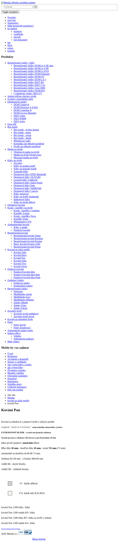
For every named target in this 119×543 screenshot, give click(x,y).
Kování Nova (20, 266)
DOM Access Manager (25, 113)
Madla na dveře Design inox (27, 154)
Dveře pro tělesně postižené (27, 146)
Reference (12, 356)
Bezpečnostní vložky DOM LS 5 (30, 79)
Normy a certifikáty (16, 362)
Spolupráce (12, 23)
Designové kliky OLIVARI (27, 177)
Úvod (10, 353)
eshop (10, 48)
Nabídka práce (14, 384)
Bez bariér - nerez (22, 132)
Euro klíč (11, 124)
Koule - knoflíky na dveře (20, 207)
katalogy (18, 31)
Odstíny (17, 336)
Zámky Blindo (21, 302)
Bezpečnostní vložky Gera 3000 (29, 88)
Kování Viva (20, 263)
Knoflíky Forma (21, 213)
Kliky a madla (20, 227)
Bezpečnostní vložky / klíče (20, 62)
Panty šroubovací (22, 327)
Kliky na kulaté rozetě (24, 166)
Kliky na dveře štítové (24, 202)
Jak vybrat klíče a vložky (19, 364)
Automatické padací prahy (20, 330)
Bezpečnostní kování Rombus (28, 238)
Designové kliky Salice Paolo (28, 182)
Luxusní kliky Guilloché (25, 180)
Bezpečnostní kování (17, 233)
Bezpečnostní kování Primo (27, 246)
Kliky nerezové (21, 194)
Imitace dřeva (14, 333)
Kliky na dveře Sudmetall (26, 196)
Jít (35, 7)
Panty (10, 322)
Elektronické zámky (17, 102)
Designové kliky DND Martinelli (30, 174)
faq (9, 42)
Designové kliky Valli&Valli (27, 188)
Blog (9, 45)
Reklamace (12, 381)
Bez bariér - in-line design (26, 129)
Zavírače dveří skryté (24, 316)
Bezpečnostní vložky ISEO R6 (29, 82)
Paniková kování (15, 269)
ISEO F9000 (20, 118)
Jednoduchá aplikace (24, 338)
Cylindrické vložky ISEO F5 (28, 93)
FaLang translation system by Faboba (10, 529)
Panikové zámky (22, 283)
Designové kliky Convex (26, 191)
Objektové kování (16, 205)
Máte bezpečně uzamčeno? (20, 25)
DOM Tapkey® (21, 104)
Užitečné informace (16, 387)
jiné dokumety (21, 39)
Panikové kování (22, 230)
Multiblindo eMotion (24, 299)
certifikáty (18, 34)
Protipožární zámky (23, 286)
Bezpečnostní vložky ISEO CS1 (29, 85)
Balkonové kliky (22, 199)
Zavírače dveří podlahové (26, 313)
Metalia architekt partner (23, 2)
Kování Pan (19, 258)
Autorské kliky (21, 171)
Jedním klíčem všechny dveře (21, 96)
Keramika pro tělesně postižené (29, 143)
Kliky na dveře (14, 160)
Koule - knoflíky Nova (25, 216)
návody (17, 37)
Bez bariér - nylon (22, 135)
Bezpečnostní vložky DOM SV (29, 76)
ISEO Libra (19, 115)
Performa (18, 291)
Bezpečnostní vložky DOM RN (29, 90)
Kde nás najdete (15, 389)
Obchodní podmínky (17, 375)
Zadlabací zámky (15, 280)
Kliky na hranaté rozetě (25, 168)
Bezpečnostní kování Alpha (27, 235)
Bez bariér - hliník (22, 138)
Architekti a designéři (17, 359)
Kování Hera (20, 255)
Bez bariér (12, 127)
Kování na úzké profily (18, 249)
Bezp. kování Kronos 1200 (27, 244)
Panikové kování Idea (24, 272)
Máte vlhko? (13, 341)
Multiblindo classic (23, 294)
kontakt (11, 51)
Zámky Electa (20, 308)
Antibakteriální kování (18, 224)
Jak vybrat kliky (15, 367)
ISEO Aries (19, 121)
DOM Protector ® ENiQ (26, 107)
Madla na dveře (15, 149)
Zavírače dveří (14, 311)
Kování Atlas (20, 260)
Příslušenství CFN (22, 221)
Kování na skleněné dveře (20, 319)
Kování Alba (20, 252)
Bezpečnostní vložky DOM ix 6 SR (31, 68)
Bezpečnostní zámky (17, 288)
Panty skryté (20, 325)
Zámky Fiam (20, 305)
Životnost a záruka (16, 370)
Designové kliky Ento (24, 185)
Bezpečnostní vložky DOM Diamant (32, 74)
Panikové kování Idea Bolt (27, 274)
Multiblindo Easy (22, 297)
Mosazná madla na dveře (26, 157)
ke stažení (12, 28)
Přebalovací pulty (22, 141)
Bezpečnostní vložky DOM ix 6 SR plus (33, 65)
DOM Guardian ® (23, 110)
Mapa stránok (39, 539)
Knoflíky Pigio (21, 219)
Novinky (11, 17)
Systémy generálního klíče (20, 99)
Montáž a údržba (15, 373)
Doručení (12, 378)
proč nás (11, 20)
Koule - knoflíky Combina (27, 210)
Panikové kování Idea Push (27, 277)
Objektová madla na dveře (26, 152)
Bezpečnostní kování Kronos (28, 241)
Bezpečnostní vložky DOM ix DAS (31, 71)
